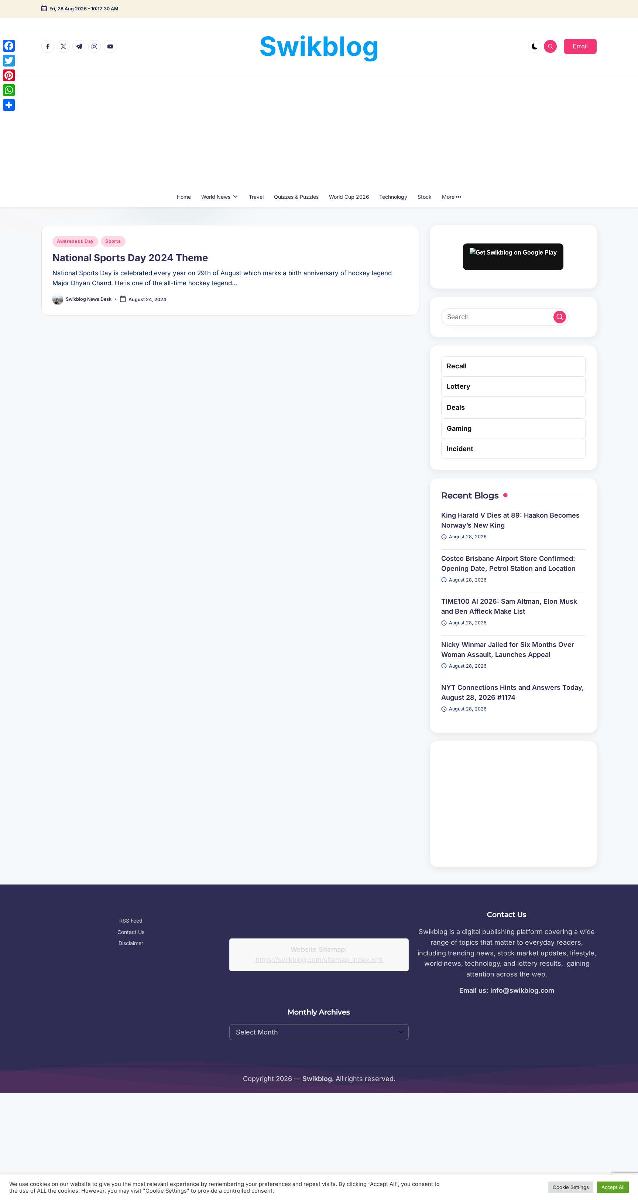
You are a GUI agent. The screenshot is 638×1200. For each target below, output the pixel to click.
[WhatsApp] (8, 90)
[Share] (8, 105)
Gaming (459, 428)
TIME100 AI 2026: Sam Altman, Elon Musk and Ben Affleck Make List (509, 606)
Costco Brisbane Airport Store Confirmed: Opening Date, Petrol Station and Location (508, 563)
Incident (460, 449)
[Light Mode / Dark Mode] (534, 46)
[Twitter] (8, 60)
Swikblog (319, 46)
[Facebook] (8, 45)
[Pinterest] (8, 75)
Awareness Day (75, 241)
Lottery (458, 386)
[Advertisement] (319, 131)
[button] (580, 46)
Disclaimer (131, 943)
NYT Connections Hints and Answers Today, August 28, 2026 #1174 (512, 692)
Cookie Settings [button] (571, 1187)
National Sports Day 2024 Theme (130, 257)
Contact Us (130, 932)
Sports (113, 241)
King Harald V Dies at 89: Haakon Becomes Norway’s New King (510, 520)
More (448, 197)
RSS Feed (131, 920)
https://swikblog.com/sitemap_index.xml (319, 960)
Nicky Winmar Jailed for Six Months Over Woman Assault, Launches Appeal (507, 649)
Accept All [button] (612, 1187)
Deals (456, 407)
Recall (457, 366)
